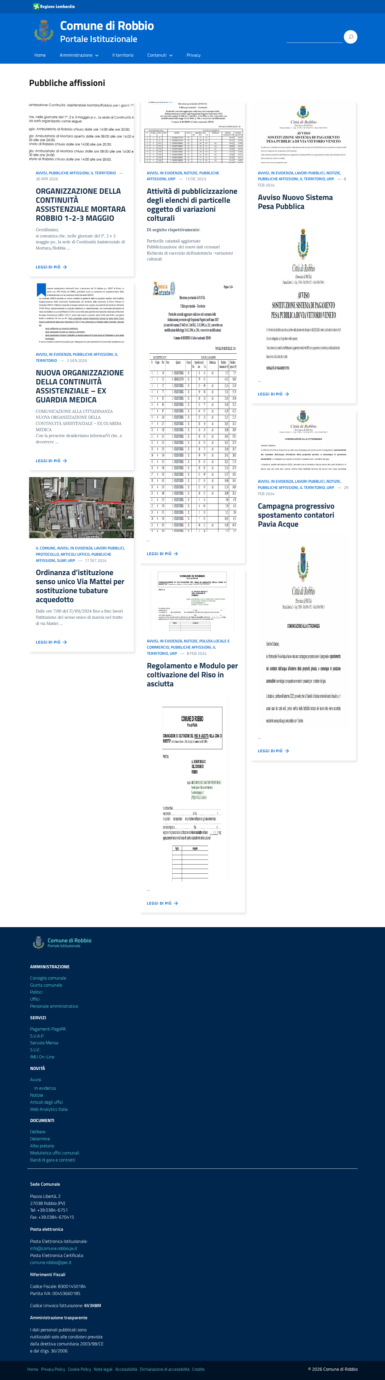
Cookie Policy (79, 1369)
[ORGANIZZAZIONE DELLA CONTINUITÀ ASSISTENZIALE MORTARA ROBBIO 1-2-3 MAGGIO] (81, 132)
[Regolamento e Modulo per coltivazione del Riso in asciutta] (192, 600)
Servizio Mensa (44, 1042)
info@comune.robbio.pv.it (53, 1248)
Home (40, 55)
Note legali (103, 1369)
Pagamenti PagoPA (48, 1028)
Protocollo (47, 554)
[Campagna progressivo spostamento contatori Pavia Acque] (303, 440)
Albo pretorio (42, 1145)
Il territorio (122, 55)
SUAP (61, 560)
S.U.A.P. (37, 1035)
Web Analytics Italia (49, 1109)
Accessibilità (126, 1369)
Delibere (37, 1131)
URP (71, 560)
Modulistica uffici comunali (54, 1152)
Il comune (46, 548)
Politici (36, 992)
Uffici (34, 999)
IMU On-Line (42, 1056)
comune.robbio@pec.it (51, 1262)
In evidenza (60, 354)
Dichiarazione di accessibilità (164, 1369)
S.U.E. (35, 1049)
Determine (40, 1138)
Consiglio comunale (48, 977)
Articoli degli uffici (46, 1102)
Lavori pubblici (109, 548)
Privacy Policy (53, 1369)
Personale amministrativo (54, 1006)
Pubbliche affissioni (69, 173)
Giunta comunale (46, 984)
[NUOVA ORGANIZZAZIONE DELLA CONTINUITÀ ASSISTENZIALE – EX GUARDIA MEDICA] (81, 313)
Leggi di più (49, 267)
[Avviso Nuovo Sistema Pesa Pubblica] (303, 132)
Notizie (191, 173)
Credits (198, 1369)
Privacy (194, 55)
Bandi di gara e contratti (52, 1159)
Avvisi (41, 173)
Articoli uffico (75, 554)
